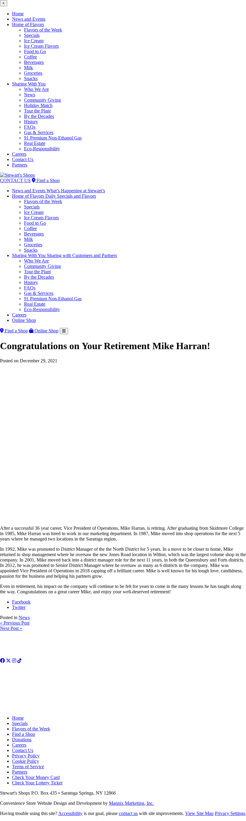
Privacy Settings (230, 813)
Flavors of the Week (43, 29)
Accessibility (70, 813)
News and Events (28, 19)
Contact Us (22, 159)
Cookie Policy (25, 761)
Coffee (30, 56)
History (31, 121)
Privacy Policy (26, 755)
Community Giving (42, 100)
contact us (128, 813)
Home (18, 13)
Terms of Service (28, 766)
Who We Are (36, 89)
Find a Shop (47, 180)
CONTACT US (15, 180)
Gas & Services (38, 132)
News (29, 94)
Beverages (34, 62)
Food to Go (35, 51)
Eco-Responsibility (42, 148)
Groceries (33, 73)
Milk (28, 67)
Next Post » (11, 628)
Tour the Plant (37, 110)
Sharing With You (29, 83)
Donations (22, 739)
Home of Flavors (28, 24)
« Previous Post (14, 622)
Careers (19, 154)
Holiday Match (38, 105)
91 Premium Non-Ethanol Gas (53, 137)
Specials (32, 35)
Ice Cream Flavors (41, 46)
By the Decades (39, 116)
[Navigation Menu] (64, 331)
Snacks (31, 78)
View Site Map (199, 813)
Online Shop (24, 320)
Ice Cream (34, 40)
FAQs (29, 127)
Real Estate (34, 143)
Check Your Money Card (36, 777)
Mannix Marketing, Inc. (131, 803)
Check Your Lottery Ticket (37, 782)
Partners (19, 164)
